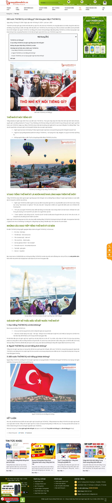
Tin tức (80, 8)
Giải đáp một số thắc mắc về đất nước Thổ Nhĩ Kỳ (24, 48)
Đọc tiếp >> (9, 470)
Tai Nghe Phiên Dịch (69, 8)
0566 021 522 (88, 491)
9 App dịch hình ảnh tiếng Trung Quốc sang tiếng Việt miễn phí (93, 461)
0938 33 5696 (93, 488)
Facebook (29, 433)
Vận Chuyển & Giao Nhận (62, 486)
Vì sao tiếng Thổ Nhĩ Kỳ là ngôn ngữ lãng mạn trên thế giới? (27, 43)
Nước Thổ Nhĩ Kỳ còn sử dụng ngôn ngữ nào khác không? (28, 55)
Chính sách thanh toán (61, 481)
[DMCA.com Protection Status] (23, 500)
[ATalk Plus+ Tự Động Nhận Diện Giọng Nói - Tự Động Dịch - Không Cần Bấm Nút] (94, 37)
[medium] (27, 492)
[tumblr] (24, 492)
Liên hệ (103, 8)
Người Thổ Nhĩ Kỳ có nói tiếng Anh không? (23, 53)
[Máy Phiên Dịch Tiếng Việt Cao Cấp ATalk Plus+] (11, 489)
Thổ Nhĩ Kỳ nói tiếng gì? (17, 40)
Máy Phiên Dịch (39, 481)
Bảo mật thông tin (60, 488)
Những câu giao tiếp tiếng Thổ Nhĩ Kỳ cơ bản (23, 45)
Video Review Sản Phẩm (91, 8)
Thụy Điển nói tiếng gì (53, 428)
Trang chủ (9, 8)
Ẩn (47, 37)
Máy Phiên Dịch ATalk (28, 8)
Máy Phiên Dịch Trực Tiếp (42, 491)
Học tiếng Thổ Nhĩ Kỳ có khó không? (22, 50)
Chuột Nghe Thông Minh (42, 488)
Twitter (22, 433)
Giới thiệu (17, 8)
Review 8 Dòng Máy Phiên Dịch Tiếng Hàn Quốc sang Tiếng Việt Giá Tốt (43, 462)
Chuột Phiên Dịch (43, 8)
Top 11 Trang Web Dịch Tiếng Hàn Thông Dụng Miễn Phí (67, 461)
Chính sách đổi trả (60, 483)
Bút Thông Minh (55, 8)
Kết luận (12, 58)
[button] (105, 458)
